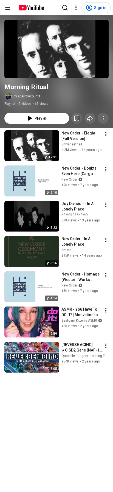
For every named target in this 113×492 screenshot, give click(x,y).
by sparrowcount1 (27, 96)
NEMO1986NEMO (74, 215)
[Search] (65, 7)
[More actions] (103, 118)
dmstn (66, 250)
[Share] (89, 118)
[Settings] (76, 7)
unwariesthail (71, 144)
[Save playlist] (76, 118)
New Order (69, 179)
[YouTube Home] (31, 7)
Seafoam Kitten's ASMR (79, 320)
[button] (56, 49)
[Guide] (7, 7)
